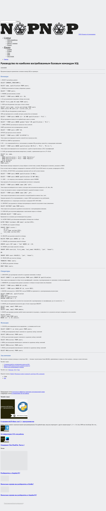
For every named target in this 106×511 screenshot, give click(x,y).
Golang (9, 49)
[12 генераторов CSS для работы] (5, 430)
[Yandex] (11, 505)
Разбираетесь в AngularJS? (10, 473)
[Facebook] (3, 384)
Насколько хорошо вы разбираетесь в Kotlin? (17, 484)
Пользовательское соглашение (13, 503)
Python (9, 51)
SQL (5, 378)
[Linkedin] (21, 384)
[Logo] (20, 34)
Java (8, 53)
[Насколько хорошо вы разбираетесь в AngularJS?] (5, 492)
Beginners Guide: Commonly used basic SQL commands (29, 374)
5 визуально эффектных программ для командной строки (28, 392)
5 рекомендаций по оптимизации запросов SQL (17, 364)
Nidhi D (12, 374)
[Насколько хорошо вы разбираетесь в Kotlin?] (5, 481)
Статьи (7, 37)
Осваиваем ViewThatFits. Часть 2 (12, 445)
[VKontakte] (8, 505)
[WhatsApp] (15, 384)
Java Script (10, 56)
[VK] (33, 384)
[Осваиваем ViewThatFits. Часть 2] (5, 441)
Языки (7, 47)
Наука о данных (12, 43)
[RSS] (2, 505)
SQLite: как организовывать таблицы (14, 367)
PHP (8, 55)
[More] (39, 384)
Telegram (11, 369)
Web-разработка (12, 40)
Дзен (18, 369)
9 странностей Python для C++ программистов (17, 421)
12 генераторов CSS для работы (20, 393)
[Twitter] (9, 384)
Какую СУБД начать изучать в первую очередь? (17, 365)
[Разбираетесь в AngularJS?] (14, 470)
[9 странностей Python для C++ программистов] (14, 418)
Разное (9, 45)
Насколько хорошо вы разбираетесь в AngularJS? (19, 495)
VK (15, 369)
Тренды (9, 41)
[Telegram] (27, 384)
